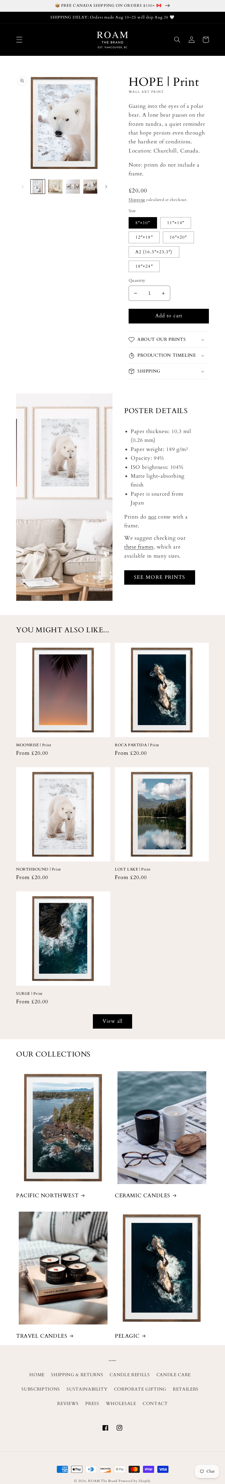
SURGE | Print (29, 993)
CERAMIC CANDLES (142, 1195)
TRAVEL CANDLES (41, 1336)
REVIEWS (68, 1404)
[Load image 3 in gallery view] (73, 187)
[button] (19, 40)
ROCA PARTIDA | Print (137, 745)
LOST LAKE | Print (132, 869)
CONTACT (155, 1404)
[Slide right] (106, 186)
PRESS (92, 1404)
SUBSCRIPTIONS (40, 1389)
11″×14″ (176, 223)
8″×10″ (142, 223)
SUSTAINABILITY (87, 1389)
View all (113, 1021)
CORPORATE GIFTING (140, 1389)
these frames (139, 547)
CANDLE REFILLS (130, 1375)
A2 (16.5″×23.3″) (154, 252)
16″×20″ (178, 237)
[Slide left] (22, 186)
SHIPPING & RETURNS (77, 1375)
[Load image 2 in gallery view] (55, 187)
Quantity (137, 280)
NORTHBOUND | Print (38, 869)
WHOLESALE (121, 1404)
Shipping (137, 199)
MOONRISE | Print (33, 745)
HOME (37, 1375)
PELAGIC (127, 1336)
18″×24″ (144, 266)
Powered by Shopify (135, 1481)
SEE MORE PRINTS (159, 577)
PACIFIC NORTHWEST (47, 1195)
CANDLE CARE (173, 1375)
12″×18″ (144, 237)
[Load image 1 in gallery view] (38, 187)
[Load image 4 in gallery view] (90, 187)
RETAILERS (186, 1389)
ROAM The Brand (102, 1481)
